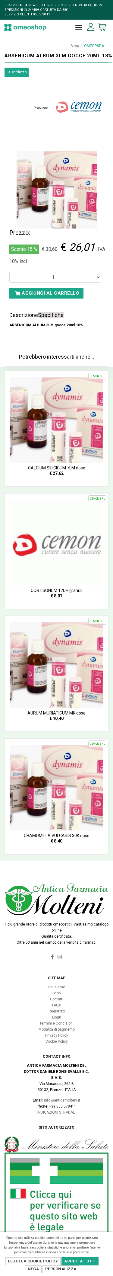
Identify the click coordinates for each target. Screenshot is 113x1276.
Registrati (57, 1011)
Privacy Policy (56, 1035)
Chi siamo (56, 987)
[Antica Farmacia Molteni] (25, 27)
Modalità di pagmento (57, 1029)
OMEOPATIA (94, 46)
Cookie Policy (57, 1041)
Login (56, 1017)
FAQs (56, 1005)
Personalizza (61, 1269)
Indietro (19, 72)
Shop (75, 46)
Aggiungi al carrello (50, 293)
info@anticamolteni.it (62, 1100)
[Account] (90, 27)
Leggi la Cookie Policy (33, 1261)
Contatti (56, 999)
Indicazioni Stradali (56, 1112)
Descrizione (23, 315)
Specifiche (51, 315)
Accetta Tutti (80, 1261)
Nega (33, 1269)
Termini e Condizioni (56, 1023)
